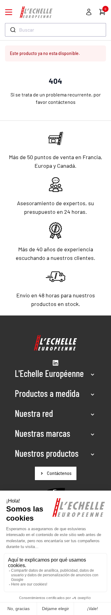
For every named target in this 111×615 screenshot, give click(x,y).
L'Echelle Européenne (49, 373)
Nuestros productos (47, 453)
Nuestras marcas (42, 433)
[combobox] (55, 30)
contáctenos (62, 102)
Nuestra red (34, 413)
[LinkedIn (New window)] (55, 362)
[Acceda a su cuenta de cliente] (88, 12)
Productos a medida (47, 393)
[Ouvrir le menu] (8, 12)
